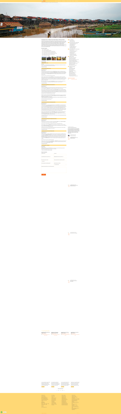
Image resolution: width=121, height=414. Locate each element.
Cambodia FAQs (73, 409)
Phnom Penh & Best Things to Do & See (75, 399)
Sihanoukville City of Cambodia (74, 405)
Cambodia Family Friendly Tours (65, 399)
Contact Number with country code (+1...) (46, 156)
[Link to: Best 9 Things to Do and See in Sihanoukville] (69, 303)
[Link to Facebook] (78, 413)
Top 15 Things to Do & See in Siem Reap (75, 398)
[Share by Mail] (62, 390)
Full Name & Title (43, 153)
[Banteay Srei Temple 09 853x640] (53, 58)
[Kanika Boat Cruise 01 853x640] (58, 58)
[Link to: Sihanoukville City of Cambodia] (69, 256)
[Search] (79, 1)
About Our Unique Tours (54, 399)
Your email (55, 153)
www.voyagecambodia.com (45, 398)
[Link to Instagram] (79, 413)
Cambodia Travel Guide (74, 396)
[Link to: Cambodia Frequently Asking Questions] (73, 102)
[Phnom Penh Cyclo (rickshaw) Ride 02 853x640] (63, 58)
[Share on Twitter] (59, 390)
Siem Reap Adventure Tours (64, 402)
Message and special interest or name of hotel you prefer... (47, 166)
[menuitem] (56, 1)
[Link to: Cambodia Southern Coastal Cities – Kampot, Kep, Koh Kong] (69, 208)
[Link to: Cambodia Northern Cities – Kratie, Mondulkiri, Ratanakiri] (69, 160)
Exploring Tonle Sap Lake (73, 135)
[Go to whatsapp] (1, 412)
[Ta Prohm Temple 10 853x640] (48, 58)
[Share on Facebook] (57, 390)
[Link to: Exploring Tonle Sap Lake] (69, 135)
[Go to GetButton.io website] (2, 413)
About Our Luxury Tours (54, 398)
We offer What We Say (54, 402)
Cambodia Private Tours (64, 396)
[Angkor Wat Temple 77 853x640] (43, 58)
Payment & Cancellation (54, 403)
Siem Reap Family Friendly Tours (65, 403)
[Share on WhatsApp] (60, 390)
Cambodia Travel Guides (73, 134)
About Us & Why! (53, 396)
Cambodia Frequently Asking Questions (72, 127)
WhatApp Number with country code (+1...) (58, 156)
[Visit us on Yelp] (64, 390)
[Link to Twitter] (77, 413)
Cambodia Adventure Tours (64, 398)
